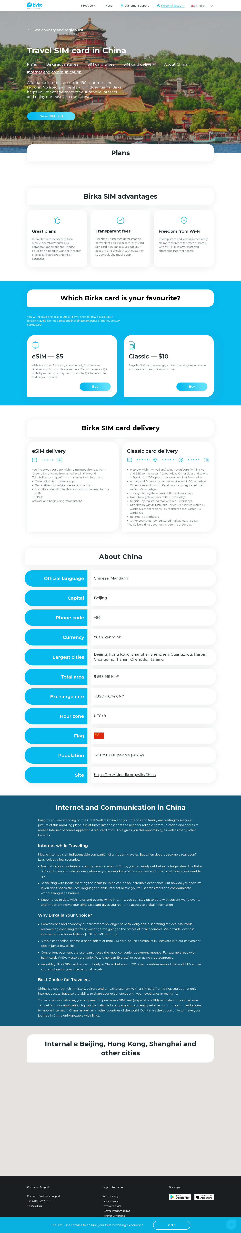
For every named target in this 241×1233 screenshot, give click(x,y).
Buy (95, 386)
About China (175, 64)
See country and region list (58, 30)
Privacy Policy (110, 1201)
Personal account (172, 5)
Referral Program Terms (116, 1210)
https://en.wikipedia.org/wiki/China (125, 775)
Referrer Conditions (113, 1215)
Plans (108, 5)
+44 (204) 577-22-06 (38, 1201)
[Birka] (34, 4)
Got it (171, 1225)
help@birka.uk (35, 1206)
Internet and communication (54, 72)
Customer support (136, 5)
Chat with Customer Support (43, 1196)
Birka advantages (62, 64)
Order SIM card (51, 116)
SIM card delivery (139, 64)
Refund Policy (110, 1196)
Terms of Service (111, 1206)
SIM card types (101, 64)
